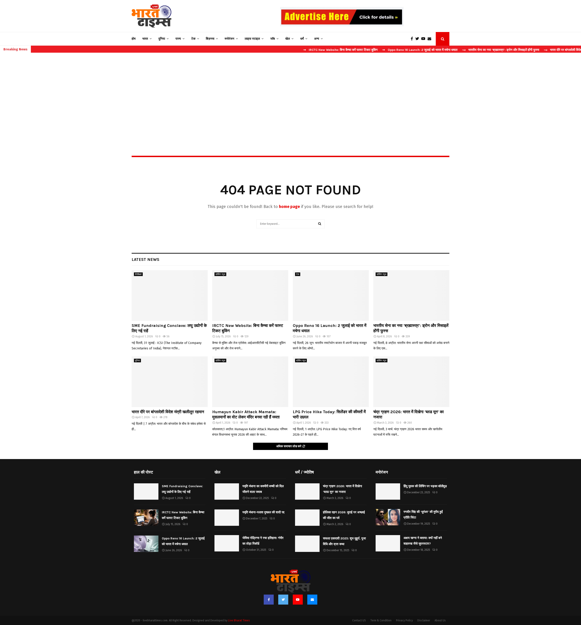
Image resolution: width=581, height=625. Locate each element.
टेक (193, 39)
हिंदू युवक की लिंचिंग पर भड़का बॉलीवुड (425, 486)
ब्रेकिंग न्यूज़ (220, 274)
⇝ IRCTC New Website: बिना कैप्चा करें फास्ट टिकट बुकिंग (319, 50)
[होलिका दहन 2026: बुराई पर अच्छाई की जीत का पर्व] (307, 517)
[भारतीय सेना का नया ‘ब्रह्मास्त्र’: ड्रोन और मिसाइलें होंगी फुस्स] (411, 295)
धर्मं (302, 39)
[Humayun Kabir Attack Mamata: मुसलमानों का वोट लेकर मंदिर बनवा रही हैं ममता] (250, 381)
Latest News (145, 259)
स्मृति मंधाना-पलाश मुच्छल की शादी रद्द (263, 512)
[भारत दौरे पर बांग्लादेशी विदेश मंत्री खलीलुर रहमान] (170, 381)
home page (289, 206)
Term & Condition (380, 620)
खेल (287, 39)
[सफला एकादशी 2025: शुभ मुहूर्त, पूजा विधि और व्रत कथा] (307, 544)
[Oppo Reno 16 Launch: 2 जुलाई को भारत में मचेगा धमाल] (331, 295)
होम (133, 39)
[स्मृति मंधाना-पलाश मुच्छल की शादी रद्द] (226, 517)
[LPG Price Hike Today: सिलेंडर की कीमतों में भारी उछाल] (331, 381)
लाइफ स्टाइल (252, 39)
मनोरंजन (229, 39)
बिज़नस (210, 39)
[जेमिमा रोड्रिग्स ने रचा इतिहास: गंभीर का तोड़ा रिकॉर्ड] (226, 543)
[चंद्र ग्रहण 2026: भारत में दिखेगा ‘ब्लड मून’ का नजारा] (411, 381)
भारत (145, 39)
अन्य (316, 39)
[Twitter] (418, 39)
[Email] (430, 39)
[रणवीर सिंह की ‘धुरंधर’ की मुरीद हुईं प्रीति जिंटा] (388, 517)
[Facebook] (413, 39)
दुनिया (161, 39)
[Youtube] (424, 39)
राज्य (178, 39)
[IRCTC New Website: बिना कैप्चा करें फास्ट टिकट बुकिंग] (250, 295)
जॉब (272, 39)
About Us (440, 620)
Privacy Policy (404, 620)
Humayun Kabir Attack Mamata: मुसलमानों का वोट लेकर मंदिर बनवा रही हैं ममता (246, 414)
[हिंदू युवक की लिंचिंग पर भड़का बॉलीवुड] (388, 491)
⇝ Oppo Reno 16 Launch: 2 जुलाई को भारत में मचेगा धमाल (398, 50)
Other (138, 274)
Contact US (359, 620)
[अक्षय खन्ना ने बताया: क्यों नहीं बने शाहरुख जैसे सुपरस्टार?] (388, 543)
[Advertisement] (290, 94)
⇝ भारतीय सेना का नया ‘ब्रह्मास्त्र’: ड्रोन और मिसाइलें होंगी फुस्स (479, 50)
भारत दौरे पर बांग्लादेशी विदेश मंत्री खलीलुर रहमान (168, 411)
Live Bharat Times (239, 620)
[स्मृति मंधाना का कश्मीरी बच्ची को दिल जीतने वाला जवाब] (226, 491)
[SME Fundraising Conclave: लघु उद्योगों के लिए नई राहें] (170, 295)
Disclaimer (423, 620)
